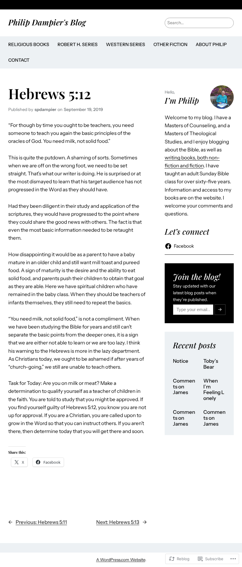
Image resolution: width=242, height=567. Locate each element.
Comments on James (184, 386)
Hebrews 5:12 (49, 93)
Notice (180, 361)
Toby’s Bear (210, 364)
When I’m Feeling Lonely (213, 389)
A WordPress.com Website (120, 559)
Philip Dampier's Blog (47, 22)
